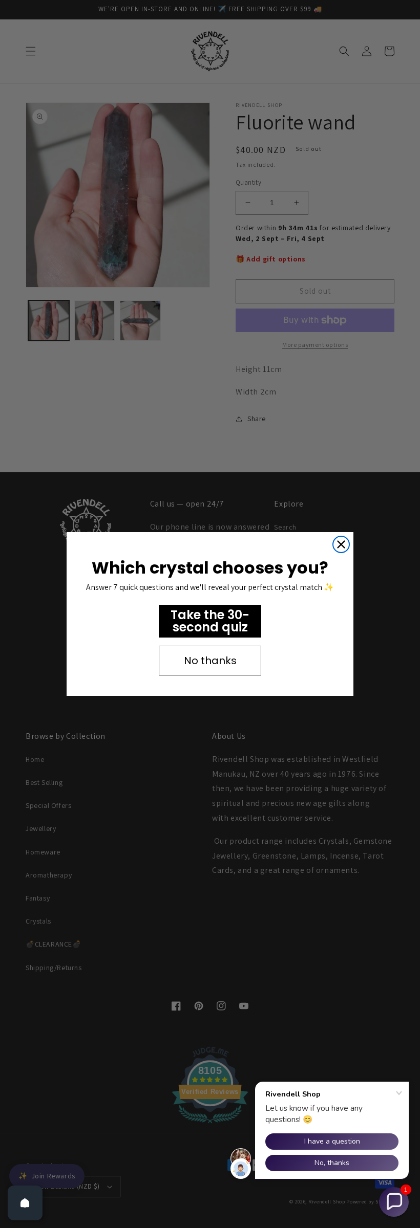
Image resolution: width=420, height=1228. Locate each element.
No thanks (210, 660)
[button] (394, 1202)
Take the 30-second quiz (210, 620)
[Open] (25, 1203)
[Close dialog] (341, 544)
